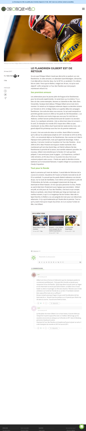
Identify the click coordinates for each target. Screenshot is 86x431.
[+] (63, 262)
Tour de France (6, 430)
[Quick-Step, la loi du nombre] (40, 220)
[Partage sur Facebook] (5, 91)
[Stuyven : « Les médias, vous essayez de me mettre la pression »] (56, 220)
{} (60, 262)
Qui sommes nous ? (71, 428)
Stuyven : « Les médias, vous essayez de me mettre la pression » (56, 229)
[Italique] (42, 262)
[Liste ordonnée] (49, 262)
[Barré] (46, 262)
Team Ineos (42, 430)
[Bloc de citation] (53, 262)
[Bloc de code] (56, 262)
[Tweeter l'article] (5, 94)
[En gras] (39, 262)
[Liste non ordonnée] (51, 262)
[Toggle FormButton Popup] (81, 426)
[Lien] (58, 262)
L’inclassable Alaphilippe (69, 228)
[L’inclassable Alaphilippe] (72, 220)
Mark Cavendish (25, 428)
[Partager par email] (5, 98)
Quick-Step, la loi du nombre (39, 228)
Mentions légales (71, 430)
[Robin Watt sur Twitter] (18, 76)
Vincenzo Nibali (24, 430)
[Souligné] (44, 262)
